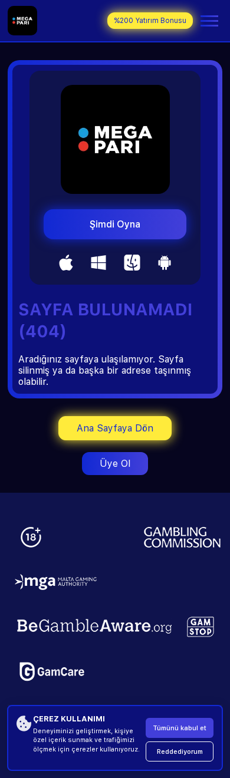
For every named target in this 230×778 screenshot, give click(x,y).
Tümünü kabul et (179, 728)
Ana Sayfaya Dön (115, 428)
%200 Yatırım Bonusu (150, 21)
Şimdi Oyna (115, 224)
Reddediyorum (180, 752)
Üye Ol (115, 463)
